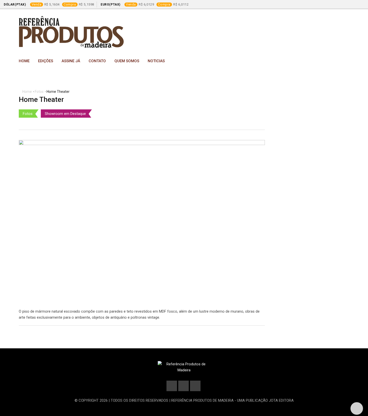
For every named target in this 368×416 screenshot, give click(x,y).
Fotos (39, 92)
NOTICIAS (156, 61)
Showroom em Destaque (65, 113)
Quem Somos (126, 61)
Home (24, 61)
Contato (97, 61)
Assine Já (71, 61)
